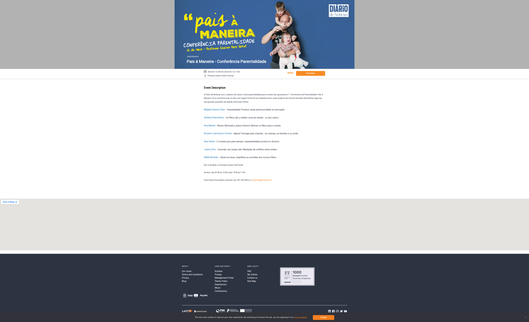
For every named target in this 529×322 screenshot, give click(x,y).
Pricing (218, 274)
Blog (184, 281)
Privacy (185, 278)
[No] (525, 317)
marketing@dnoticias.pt (261, 180)
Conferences (221, 291)
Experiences (221, 284)
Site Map (251, 281)
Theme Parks (221, 281)
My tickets (252, 274)
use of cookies (300, 317)
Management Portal (224, 278)
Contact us (252, 278)
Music (218, 287)
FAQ (249, 271)
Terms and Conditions (192, 274)
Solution (218, 271)
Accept (323, 317)
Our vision (186, 271)
